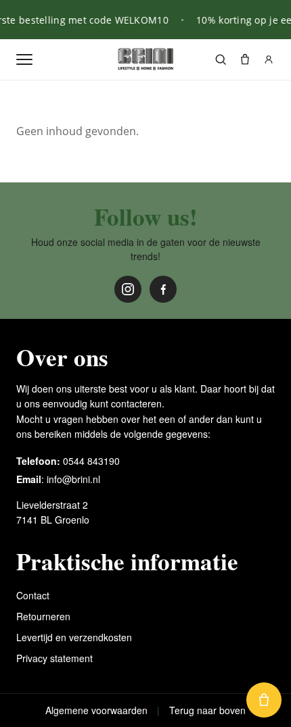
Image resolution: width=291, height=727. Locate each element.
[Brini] (145, 59)
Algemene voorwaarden (96, 710)
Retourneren (43, 616)
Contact (32, 595)
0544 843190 (91, 461)
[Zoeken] (220, 59)
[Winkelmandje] (245, 59)
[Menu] (24, 59)
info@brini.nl (73, 479)
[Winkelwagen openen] (264, 700)
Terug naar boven (207, 710)
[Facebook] (163, 289)
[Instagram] (127, 289)
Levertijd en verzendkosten (74, 637)
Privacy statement (54, 658)
